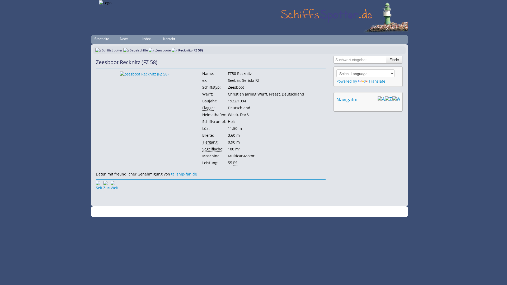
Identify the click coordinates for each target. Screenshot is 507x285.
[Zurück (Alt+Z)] (388, 99)
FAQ (275, 212)
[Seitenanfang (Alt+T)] (99, 184)
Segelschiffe (139, 50)
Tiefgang (210, 142)
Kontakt (169, 39)
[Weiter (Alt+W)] (396, 99)
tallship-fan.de (184, 174)
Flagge (208, 107)
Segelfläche (212, 148)
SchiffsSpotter (112, 50)
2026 (159, 212)
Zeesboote (163, 50)
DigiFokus (313, 212)
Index (146, 39)
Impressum (201, 212)
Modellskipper (291, 212)
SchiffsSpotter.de (177, 212)
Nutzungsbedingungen (251, 212)
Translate (377, 81)
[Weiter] (114, 184)
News (124, 39)
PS (235, 162)
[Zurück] (107, 184)
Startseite (101, 39)
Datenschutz (222, 212)
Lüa (205, 128)
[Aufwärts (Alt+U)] (381, 99)
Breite (207, 135)
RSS (326, 212)
